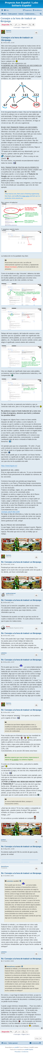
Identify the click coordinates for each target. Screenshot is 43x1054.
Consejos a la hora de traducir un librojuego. (18, 20)
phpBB (16, 1047)
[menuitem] (6, 10)
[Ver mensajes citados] (20, 881)
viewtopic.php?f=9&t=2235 (10, 512)
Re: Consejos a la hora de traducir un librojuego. (21, 562)
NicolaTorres (5, 866)
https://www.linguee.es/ (9, 466)
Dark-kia (8, 30)
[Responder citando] (36, 32)
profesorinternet (11, 593)
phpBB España (29, 1049)
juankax (3, 839)
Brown (8, 626)
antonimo (4, 653)
